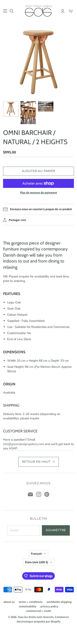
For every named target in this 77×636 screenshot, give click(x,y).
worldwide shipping (59, 601)
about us (9, 601)
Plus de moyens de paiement (38, 192)
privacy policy (49, 606)
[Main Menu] (5, 11)
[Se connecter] (63, 11)
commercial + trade (38, 610)
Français (36, 553)
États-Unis (36, 562)
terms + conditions (31, 601)
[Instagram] (38, 494)
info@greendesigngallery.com (23, 444)
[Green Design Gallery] (38, 10)
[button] (38, 462)
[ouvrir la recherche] (12, 11)
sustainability (27, 606)
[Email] (30, 494)
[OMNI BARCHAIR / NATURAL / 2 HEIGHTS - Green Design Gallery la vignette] (10, 109)
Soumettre (56, 530)
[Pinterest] (46, 494)
